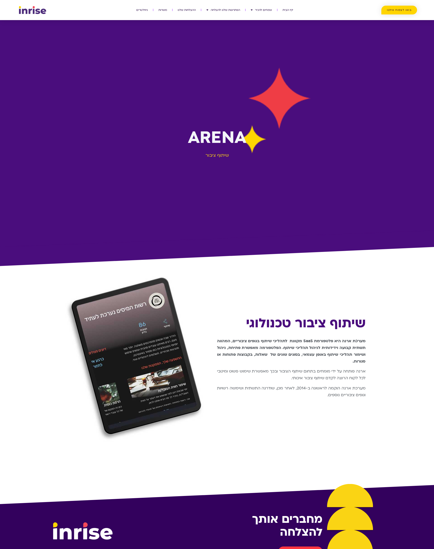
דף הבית (288, 10)
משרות (162, 10)
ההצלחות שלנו (187, 10)
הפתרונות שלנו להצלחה (225, 10)
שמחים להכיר (263, 10)
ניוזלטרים (142, 10)
